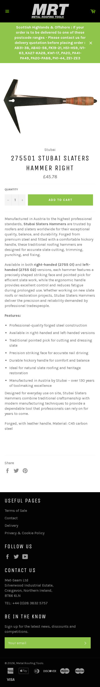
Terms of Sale (16, 510)
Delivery (11, 525)
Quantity (11, 189)
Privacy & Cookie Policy (24, 533)
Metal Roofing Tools (29, 663)
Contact (11, 518)
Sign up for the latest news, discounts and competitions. (40, 629)
